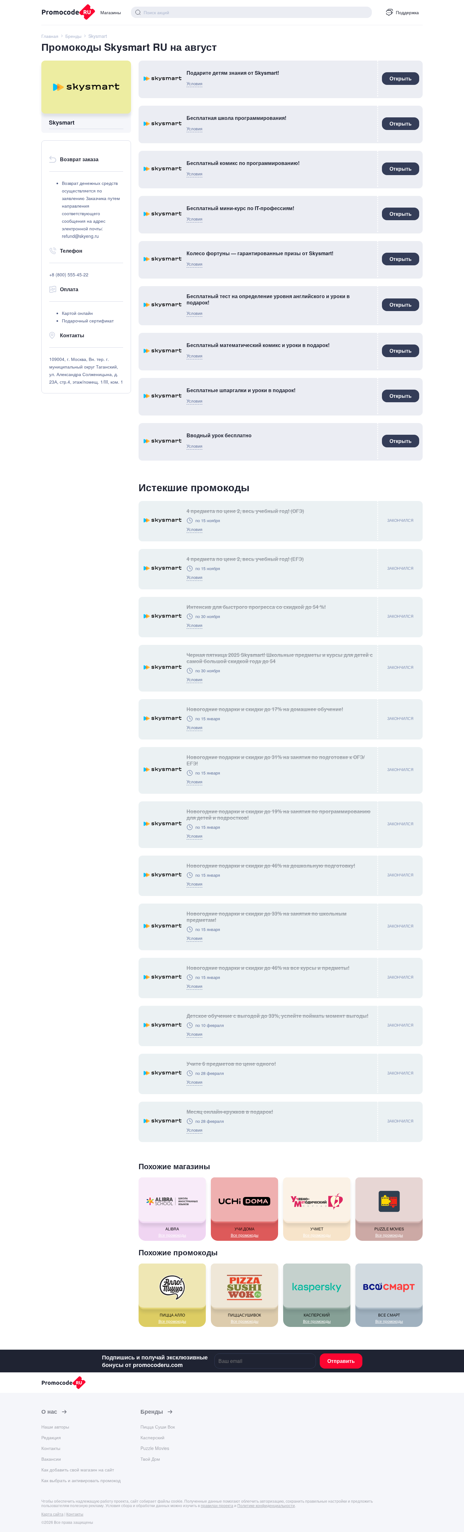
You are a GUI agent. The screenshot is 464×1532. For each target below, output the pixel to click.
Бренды (151, 1412)
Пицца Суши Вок (157, 1426)
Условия (194, 83)
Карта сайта (52, 1514)
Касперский (152, 1437)
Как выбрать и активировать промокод (81, 1480)
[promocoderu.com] (65, 12)
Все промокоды (172, 1235)
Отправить (341, 1360)
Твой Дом (150, 1459)
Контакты (50, 1448)
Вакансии (51, 1459)
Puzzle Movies (154, 1448)
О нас (49, 1412)
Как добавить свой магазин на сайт (77, 1469)
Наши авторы (55, 1426)
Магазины (110, 12)
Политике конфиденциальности (266, 1505)
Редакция (51, 1437)
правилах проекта (217, 1505)
